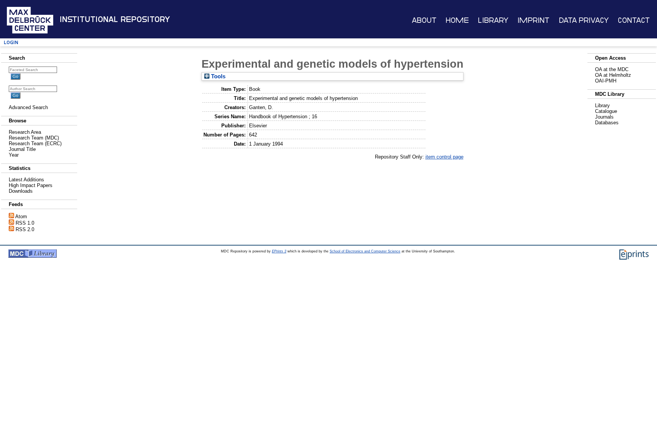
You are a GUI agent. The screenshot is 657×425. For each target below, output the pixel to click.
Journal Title (22, 149)
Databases (607, 122)
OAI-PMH (605, 81)
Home (457, 20)
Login (11, 42)
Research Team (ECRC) (35, 143)
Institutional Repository (115, 19)
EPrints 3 (279, 251)
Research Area (25, 132)
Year (14, 155)
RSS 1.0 (25, 223)
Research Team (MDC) (34, 138)
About (424, 20)
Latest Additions (26, 179)
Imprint (533, 20)
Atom (21, 216)
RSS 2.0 (25, 229)
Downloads (21, 191)
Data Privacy (584, 20)
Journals (604, 117)
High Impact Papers (30, 185)
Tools (217, 76)
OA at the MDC (611, 69)
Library (493, 20)
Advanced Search (28, 107)
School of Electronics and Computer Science (365, 251)
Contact (634, 20)
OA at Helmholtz (613, 75)
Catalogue (606, 111)
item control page (444, 157)
